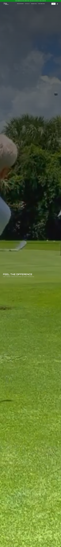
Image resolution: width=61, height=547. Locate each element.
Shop (53, 3)
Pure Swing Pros (41, 3)
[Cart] (57, 3)
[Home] (5, 4)
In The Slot (27, 3)
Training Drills (34, 3)
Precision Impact (20, 3)
